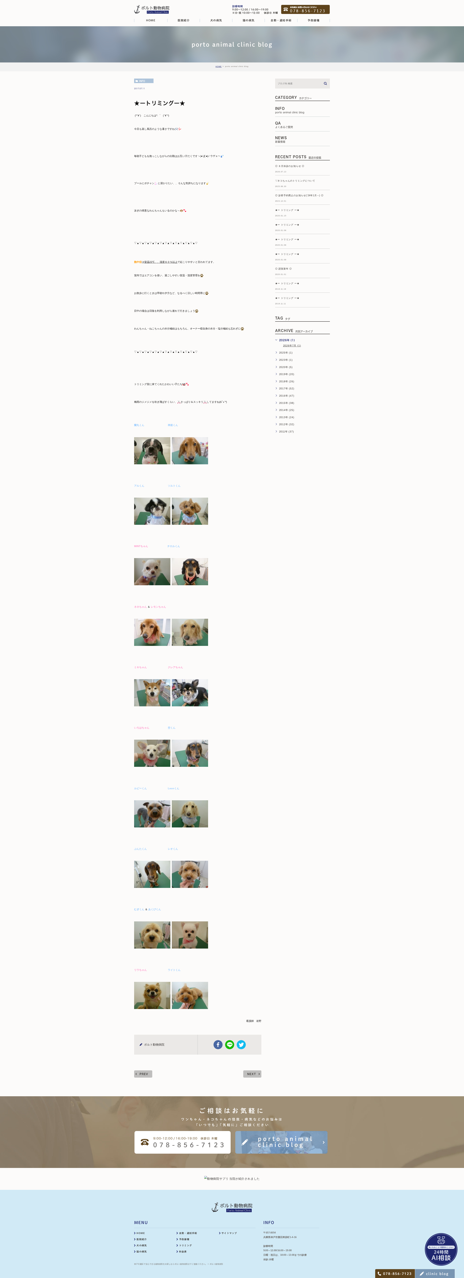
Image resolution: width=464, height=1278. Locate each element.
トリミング (185, 1245)
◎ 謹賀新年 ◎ (283, 268)
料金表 (183, 1251)
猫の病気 (141, 1251)
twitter (241, 1044)
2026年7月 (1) (292, 345)
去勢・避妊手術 (188, 1233)
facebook (218, 1044)
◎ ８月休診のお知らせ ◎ (289, 166)
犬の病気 (141, 1245)
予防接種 (184, 1239)
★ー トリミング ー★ (287, 210)
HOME (219, 67)
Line (229, 1044)
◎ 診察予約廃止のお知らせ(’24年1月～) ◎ (299, 195)
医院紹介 (141, 1239)
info (142, 81)
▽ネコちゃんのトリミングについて (295, 180)
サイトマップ (229, 1233)
